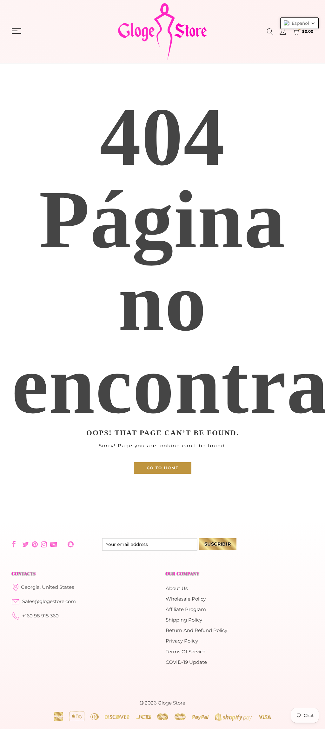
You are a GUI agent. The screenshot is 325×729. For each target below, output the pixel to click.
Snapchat (71, 544)
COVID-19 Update (186, 662)
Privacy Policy (182, 641)
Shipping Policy (184, 620)
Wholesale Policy (186, 599)
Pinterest (35, 544)
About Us (177, 588)
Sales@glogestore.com (49, 601)
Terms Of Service (185, 652)
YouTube (53, 544)
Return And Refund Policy (196, 630)
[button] (299, 23)
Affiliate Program (186, 609)
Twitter (25, 544)
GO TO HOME (163, 467)
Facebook (14, 544)
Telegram (62, 544)
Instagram (44, 544)
